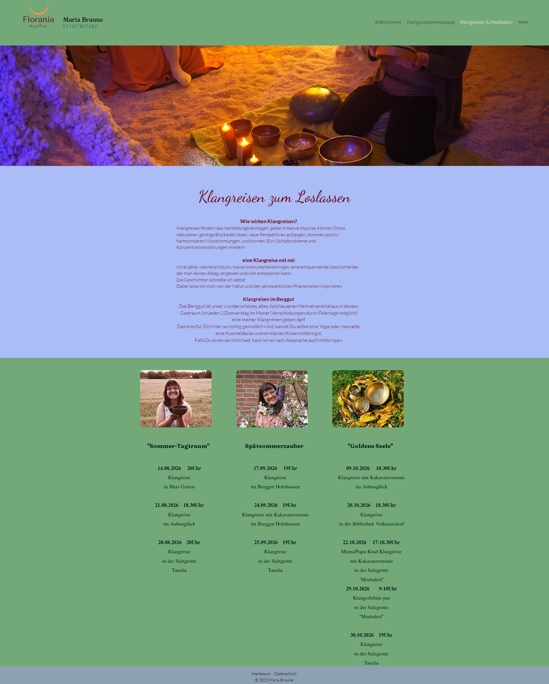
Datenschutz (285, 673)
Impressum (260, 673)
